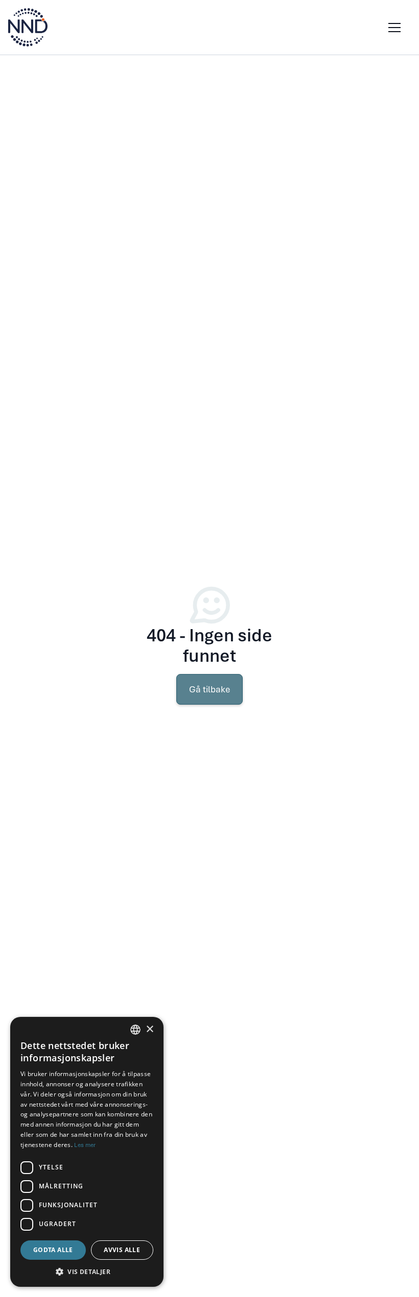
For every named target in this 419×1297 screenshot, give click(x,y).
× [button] (149, 1029)
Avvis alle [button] (122, 1249)
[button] (392, 27)
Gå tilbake (209, 689)
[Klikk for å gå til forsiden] (28, 27)
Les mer (85, 1145)
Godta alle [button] (53, 1249)
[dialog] (87, 1152)
